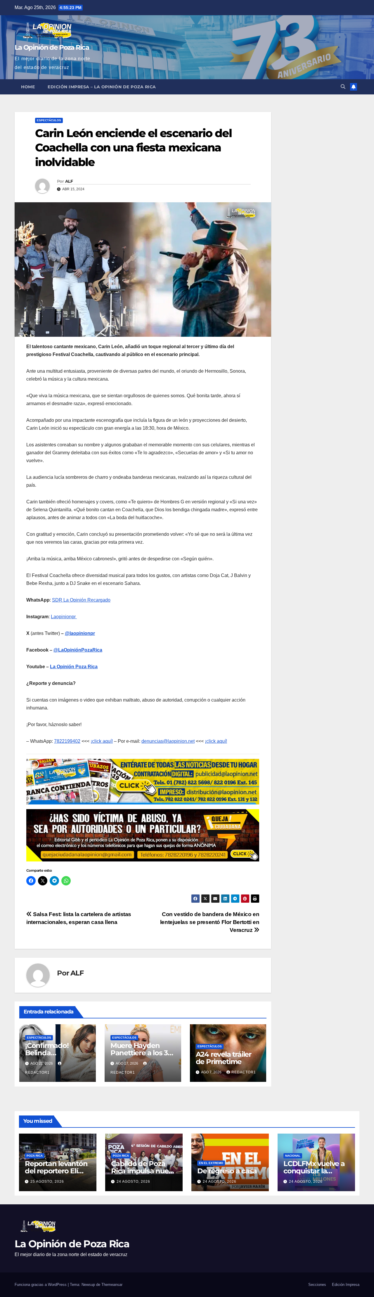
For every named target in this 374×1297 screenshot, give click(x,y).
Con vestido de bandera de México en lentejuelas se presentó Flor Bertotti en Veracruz (209, 922)
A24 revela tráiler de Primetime (223, 1058)
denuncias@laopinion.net (168, 741)
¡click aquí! (102, 741)
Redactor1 (243, 1072)
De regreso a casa (227, 1171)
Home (28, 86)
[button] (343, 86)
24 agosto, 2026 (133, 1181)
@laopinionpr (80, 633)
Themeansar (111, 1284)
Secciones (317, 1284)
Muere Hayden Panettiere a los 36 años (141, 1052)
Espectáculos (49, 120)
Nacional (292, 1155)
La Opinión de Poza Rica (52, 47)
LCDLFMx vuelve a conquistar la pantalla (314, 1170)
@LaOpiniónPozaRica (77, 649)
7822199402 (67, 741)
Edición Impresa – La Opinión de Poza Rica (102, 86)
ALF (69, 181)
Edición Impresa (345, 1284)
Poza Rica (35, 1155)
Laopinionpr (64, 616)
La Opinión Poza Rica (74, 666)
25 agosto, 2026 (47, 1181)
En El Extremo (211, 1163)
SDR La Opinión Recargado (81, 599)
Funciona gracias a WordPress (41, 1284)
